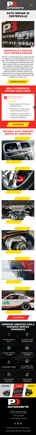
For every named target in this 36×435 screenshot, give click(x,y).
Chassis (18, 210)
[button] (1, 107)
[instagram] (18, 423)
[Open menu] (31, 5)
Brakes (18, 180)
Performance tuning (18, 270)
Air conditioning (18, 150)
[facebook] (15, 423)
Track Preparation (18, 300)
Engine (18, 240)
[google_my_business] (21, 423)
